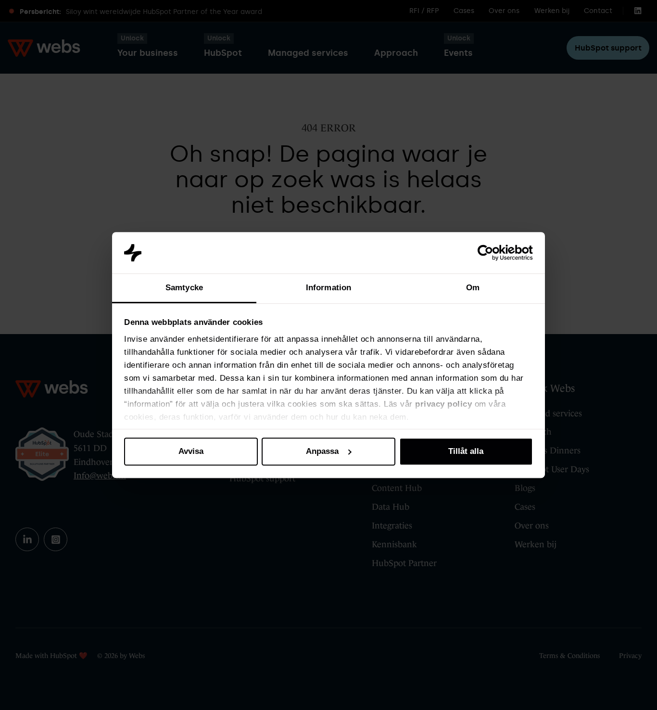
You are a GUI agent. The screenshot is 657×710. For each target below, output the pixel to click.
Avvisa (190, 451)
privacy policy (443, 404)
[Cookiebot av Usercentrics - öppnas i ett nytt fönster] (491, 253)
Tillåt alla (465, 451)
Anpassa (322, 451)
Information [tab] (328, 287)
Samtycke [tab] (184, 287)
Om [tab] (473, 287)
